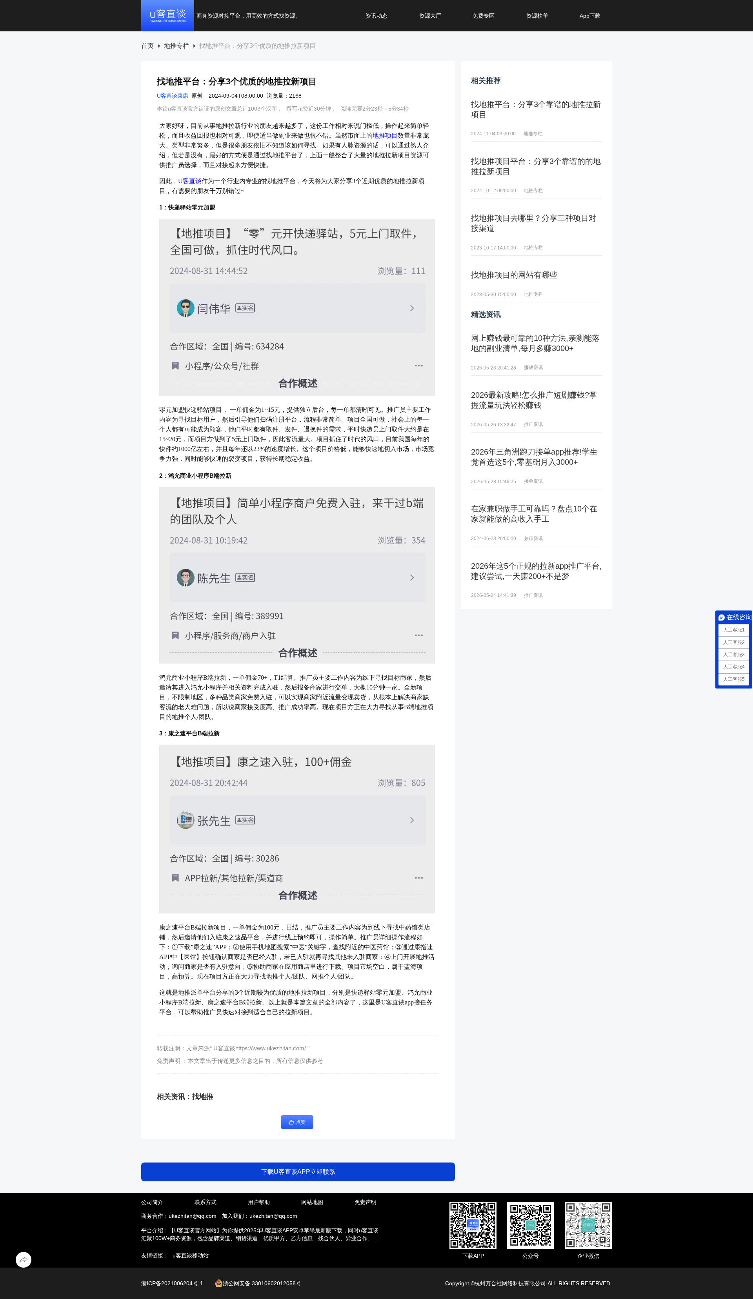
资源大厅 (430, 16)
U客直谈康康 (172, 96)
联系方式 (205, 1202)
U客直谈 (190, 181)
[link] (147, 46)
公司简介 (152, 1202)
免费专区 (484, 16)
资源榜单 (537, 16)
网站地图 (312, 1202)
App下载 (590, 16)
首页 (147, 46)
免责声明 (365, 1202)
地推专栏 (176, 46)
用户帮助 (259, 1202)
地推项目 (385, 135)
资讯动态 (376, 16)
